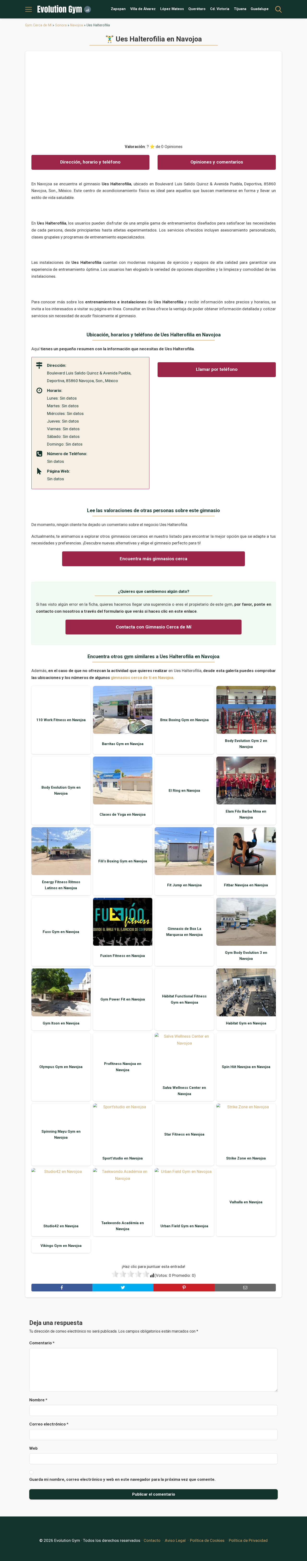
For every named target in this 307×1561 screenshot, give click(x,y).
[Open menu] (28, 9)
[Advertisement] (153, 95)
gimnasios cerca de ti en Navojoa (142, 677)
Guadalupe (260, 9)
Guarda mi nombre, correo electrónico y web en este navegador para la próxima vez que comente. (122, 1479)
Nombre (38, 1399)
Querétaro (197, 9)
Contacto (152, 1540)
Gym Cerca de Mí (38, 25)
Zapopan (118, 9)
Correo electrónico (48, 1424)
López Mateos (172, 9)
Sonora (61, 25)
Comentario (41, 1342)
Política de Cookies (207, 1540)
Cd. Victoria (219, 9)
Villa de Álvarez (143, 9)
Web (33, 1448)
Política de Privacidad (248, 1540)
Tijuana (240, 9)
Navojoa (76, 25)
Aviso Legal (175, 1540)
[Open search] (278, 9)
